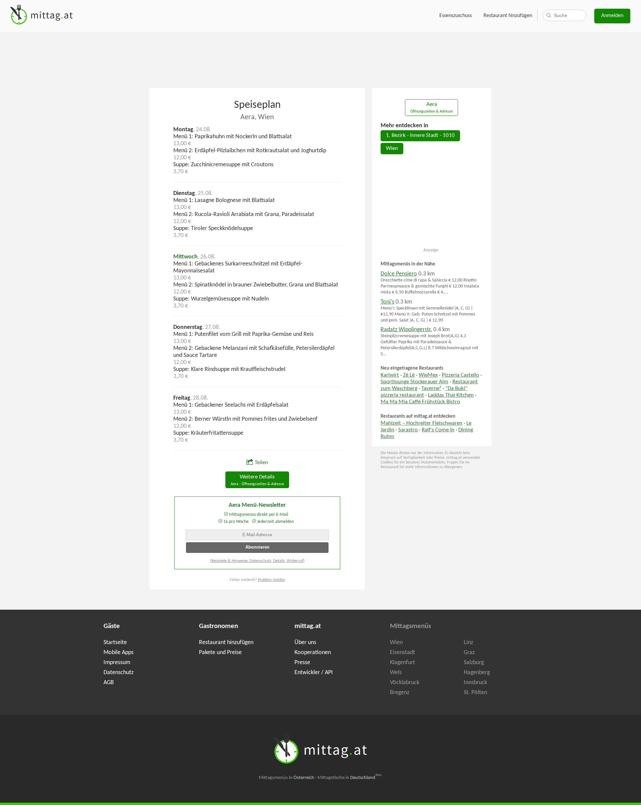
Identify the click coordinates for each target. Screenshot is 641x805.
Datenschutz (118, 672)
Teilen (261, 462)
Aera (431, 108)
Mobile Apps (118, 652)
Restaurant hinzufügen (507, 15)
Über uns (305, 642)
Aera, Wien (257, 117)
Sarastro (408, 430)
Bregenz (399, 692)
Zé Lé (409, 375)
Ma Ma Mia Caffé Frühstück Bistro (420, 402)
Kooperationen (312, 652)
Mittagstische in (349, 777)
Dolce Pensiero (399, 274)
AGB (108, 682)
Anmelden (612, 15)
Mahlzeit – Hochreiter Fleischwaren (421, 423)
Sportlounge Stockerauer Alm (414, 382)
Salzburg (474, 662)
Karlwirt (390, 375)
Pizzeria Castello (460, 375)
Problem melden (271, 580)
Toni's (387, 302)
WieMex (428, 375)
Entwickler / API (313, 672)
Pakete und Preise (220, 652)
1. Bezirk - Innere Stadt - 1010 (420, 135)
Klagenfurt (402, 662)
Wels (396, 672)
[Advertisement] (320, 59)
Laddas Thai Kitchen (451, 395)
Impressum (116, 662)
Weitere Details (257, 480)
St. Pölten (475, 692)
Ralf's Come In (438, 430)
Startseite (115, 642)
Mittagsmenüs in (286, 777)
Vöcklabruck (404, 682)
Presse (302, 662)
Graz (469, 652)
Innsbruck (475, 682)
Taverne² (431, 388)
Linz (468, 642)
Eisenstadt (402, 652)
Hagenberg (477, 672)
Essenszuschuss (455, 15)
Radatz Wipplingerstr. (406, 330)
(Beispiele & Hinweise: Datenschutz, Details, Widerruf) (257, 561)
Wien (392, 148)
